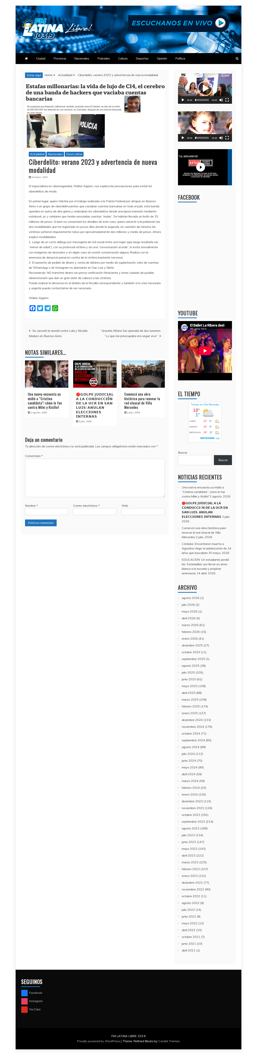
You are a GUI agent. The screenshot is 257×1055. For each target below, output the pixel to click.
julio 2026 (188, 604)
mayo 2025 (190, 686)
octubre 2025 (191, 652)
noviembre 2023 (193, 808)
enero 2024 (190, 794)
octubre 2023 (191, 815)
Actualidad (37, 154)
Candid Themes (169, 1041)
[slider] (202, 100)
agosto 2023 (190, 828)
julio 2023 (188, 835)
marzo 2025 (190, 699)
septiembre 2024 (193, 740)
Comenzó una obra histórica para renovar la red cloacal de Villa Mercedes (142, 401)
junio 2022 (189, 916)
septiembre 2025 (193, 659)
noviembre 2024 (193, 727)
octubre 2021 (191, 937)
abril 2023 (188, 855)
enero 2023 (190, 876)
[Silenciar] (221, 100)
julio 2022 (188, 910)
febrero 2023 (191, 869)
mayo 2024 (190, 767)
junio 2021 (189, 943)
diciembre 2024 (192, 720)
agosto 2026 (190, 598)
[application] (205, 88)
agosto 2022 (190, 903)
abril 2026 (188, 618)
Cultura (123, 58)
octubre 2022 (191, 896)
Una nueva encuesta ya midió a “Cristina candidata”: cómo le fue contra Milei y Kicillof (45, 401)
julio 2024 (188, 754)
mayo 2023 (190, 849)
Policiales (103, 58)
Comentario (34, 456)
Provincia (60, 58)
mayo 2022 (190, 923)
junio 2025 (189, 679)
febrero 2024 (191, 788)
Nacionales (81, 58)
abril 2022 (188, 930)
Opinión (162, 58)
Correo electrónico (86, 505)
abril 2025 (188, 693)
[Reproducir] (183, 100)
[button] (205, 88)
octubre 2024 (191, 733)
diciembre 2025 (192, 645)
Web (125, 505)
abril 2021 (188, 950)
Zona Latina (74, 154)
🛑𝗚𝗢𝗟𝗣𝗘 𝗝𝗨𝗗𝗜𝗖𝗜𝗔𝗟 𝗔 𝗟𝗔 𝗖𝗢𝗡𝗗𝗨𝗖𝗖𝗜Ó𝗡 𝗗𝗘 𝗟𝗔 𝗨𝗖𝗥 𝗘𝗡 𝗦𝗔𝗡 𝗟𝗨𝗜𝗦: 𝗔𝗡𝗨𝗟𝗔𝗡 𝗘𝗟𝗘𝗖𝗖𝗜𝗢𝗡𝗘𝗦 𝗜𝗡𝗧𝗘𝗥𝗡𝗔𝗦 (95, 405)
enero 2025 (190, 713)
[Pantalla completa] (227, 100)
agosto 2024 (190, 747)
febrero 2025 (191, 706)
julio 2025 (188, 672)
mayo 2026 (190, 611)
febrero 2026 (191, 632)
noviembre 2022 (193, 889)
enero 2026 (190, 638)
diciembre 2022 (192, 882)
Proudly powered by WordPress (99, 1041)
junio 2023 (189, 842)
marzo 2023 (190, 862)
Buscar (182, 452)
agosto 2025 (190, 665)
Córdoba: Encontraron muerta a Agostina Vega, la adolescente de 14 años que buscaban (206, 548)
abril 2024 (188, 774)
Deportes (142, 58)
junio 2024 (189, 760)
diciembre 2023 (192, 801)
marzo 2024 (190, 781)
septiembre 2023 (193, 821)
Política (180, 58)
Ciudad (40, 58)
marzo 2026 (190, 625)
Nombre (31, 505)
